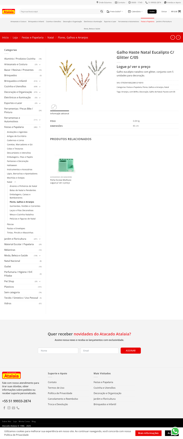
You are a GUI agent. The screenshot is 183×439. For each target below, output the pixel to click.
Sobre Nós (6, 421)
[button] (164, 11)
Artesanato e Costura (18, 21)
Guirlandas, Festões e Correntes (25, 206)
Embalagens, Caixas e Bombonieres (20, 196)
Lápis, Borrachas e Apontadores (22, 173)
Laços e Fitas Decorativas (21, 210)
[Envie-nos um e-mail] (13, 408)
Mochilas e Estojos (16, 177)
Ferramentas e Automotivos (128, 21)
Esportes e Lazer (110, 21)
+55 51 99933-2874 (16, 401)
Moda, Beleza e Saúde (92, 29)
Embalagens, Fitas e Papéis (20, 157)
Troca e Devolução (58, 404)
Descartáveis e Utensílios (19, 152)
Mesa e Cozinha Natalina (22, 214)
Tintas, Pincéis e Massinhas (20, 232)
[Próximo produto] (172, 37)
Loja (15, 37)
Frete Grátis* (115, 11)
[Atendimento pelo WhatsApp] (175, 431)
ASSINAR (131, 350)
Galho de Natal (155, 91)
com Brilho (134, 91)
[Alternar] (39, 64)
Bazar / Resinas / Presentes (19, 69)
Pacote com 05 (169, 91)
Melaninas (9, 249)
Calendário (136, 11)
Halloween (12, 165)
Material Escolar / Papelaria (19, 244)
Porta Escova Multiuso (60, 180)
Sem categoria (12, 292)
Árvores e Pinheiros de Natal (23, 186)
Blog (34, 421)
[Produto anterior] (178, 37)
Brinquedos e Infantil (36, 21)
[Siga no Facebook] (4, 408)
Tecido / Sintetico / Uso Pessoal (21, 297)
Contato (52, 382)
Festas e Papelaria (147, 21)
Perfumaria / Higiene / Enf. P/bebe (18, 273)
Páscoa (10, 224)
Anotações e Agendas (17, 132)
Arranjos (125, 91)
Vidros (7, 303)
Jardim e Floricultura (164, 21)
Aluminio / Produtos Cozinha (19, 58)
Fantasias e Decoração (17, 161)
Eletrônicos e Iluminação (93, 21)
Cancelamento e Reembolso (63, 398)
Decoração (143, 91)
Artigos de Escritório (16, 136)
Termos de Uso (56, 387)
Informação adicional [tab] (59, 113)
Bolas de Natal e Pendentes (23, 190)
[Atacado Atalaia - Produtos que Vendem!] (8, 11)
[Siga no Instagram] (8, 408)
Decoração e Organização (72, 21)
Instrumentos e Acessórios (19, 169)
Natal (50, 37)
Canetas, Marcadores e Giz (20, 144)
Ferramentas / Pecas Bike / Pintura (18, 110)
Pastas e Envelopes (16, 228)
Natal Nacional (12, 260)
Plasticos (9, 286)
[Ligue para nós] (17, 408)
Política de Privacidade (60, 393)
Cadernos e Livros (15, 140)
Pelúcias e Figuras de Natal (23, 218)
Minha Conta (24, 421)
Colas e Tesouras (15, 148)
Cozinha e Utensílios (53, 21)
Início (5, 37)
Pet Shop (9, 281)
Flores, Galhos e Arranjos (73, 37)
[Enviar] (101, 11)
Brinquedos (10, 75)
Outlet (7, 266)
